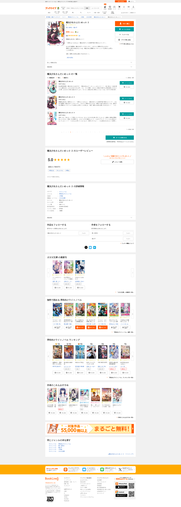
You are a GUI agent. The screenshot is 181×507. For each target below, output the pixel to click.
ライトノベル (63, 192)
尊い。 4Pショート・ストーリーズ (95, 406)
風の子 (75, 27)
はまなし (129, 324)
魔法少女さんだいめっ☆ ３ (67, 112)
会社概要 (99, 480)
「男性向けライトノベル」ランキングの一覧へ (121, 377)
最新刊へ (66, 78)
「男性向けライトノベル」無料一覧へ (123, 332)
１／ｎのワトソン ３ (57, 278)
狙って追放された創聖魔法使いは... (79, 321)
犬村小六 (66, 281)
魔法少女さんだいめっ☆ (66, 81)
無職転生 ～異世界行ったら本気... (57, 363)
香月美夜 (77, 366)
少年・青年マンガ (57, 12)
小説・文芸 (97, 12)
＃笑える (51, 170)
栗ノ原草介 (69, 27)
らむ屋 (93, 324)
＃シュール (60, 170)
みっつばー (92, 366)
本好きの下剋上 (79, 362)
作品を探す (83, 482)
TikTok (65, 497)
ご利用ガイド (133, 12)
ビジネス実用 (104, 12)
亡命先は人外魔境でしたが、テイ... (124, 321)
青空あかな (112, 324)
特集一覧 (66, 483)
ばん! (116, 366)
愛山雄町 (66, 324)
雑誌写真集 (112, 12)
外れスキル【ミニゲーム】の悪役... (113, 321)
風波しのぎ (101, 366)
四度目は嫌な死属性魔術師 (113, 363)
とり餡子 (60, 281)
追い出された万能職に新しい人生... (91, 321)
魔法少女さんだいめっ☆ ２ (67, 97)
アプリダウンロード (85, 483)
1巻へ (59, 78)
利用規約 (99, 485)
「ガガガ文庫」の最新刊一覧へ (125, 292)
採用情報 (99, 483)
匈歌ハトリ (62, 324)
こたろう (71, 281)
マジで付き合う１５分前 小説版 (106, 406)
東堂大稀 (89, 324)
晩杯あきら (107, 366)
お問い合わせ (83, 493)
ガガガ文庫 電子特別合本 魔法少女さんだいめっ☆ (51, 407)
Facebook (66, 500)
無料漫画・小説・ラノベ (70, 482)
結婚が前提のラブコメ (73, 405)
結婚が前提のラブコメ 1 (62, 405)
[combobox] (75, 8)
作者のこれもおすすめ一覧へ (126, 417)
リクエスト (83, 495)
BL (73, 12)
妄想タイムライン (117, 405)
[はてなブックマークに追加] (94, 248)
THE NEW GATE (102, 362)
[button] (57, 287)
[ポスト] (86, 247)
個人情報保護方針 (101, 487)
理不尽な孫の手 (57, 366)
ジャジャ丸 (123, 324)
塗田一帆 (55, 281)
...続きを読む (69, 57)
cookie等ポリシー (101, 491)
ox (70, 366)
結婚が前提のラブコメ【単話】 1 (84, 406)
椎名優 (82, 366)
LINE (65, 491)
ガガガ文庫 (62, 198)
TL (81, 12)
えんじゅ (66, 366)
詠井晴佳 (77, 281)
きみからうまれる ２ (79, 278)
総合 (49, 12)
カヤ (121, 366)
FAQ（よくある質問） (85, 489)
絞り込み (63, 8)
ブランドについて (101, 482)
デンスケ (111, 366)
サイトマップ (100, 493)
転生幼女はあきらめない (124, 363)
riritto (117, 324)
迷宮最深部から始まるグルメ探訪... (68, 321)
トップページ (67, 480)
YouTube (66, 499)
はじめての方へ (124, 12)
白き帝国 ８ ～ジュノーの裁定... (69, 278)
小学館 (61, 196)
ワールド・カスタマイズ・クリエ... (57, 321)
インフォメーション (85, 491)
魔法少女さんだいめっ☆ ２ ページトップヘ (121, 454)
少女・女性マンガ (65, 12)
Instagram (66, 495)
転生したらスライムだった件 (91, 363)
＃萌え (67, 170)
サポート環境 (83, 487)
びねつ (82, 281)
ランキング (67, 485)
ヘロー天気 (55, 324)
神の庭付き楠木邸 (68, 363)
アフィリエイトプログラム (87, 497)
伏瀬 (88, 366)
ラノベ (88, 12)
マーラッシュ (78, 324)
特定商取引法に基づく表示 (104, 489)
